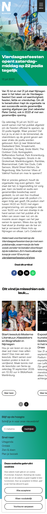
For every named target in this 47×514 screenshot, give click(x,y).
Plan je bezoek (10, 453)
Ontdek (6, 445)
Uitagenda (7, 441)
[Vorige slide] (21, 404)
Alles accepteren (23, 490)
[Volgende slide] (26, 404)
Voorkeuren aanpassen (23, 506)
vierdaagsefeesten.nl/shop (18, 257)
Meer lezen (9, 394)
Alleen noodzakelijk (23, 498)
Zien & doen (8, 449)
